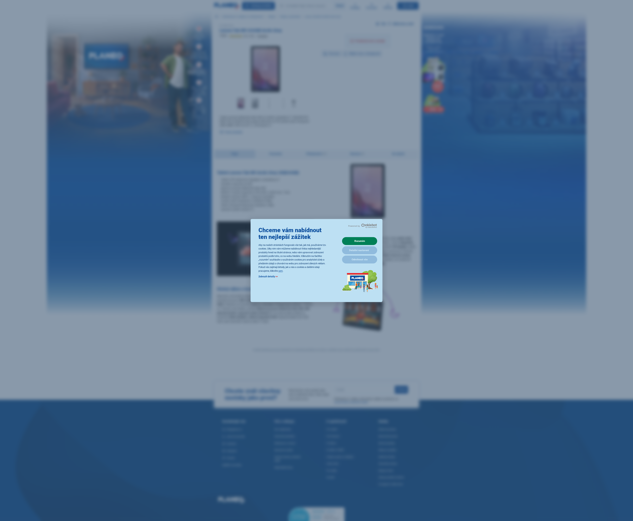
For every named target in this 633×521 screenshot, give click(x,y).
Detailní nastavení (359, 250)
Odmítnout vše (360, 259)
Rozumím (359, 241)
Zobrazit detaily (268, 276)
